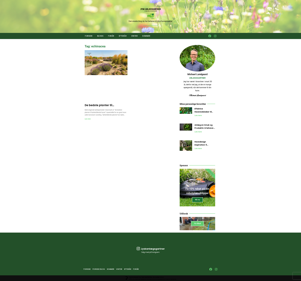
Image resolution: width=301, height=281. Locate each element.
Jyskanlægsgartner (153, 248)
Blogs (100, 36)
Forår (111, 36)
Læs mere (88, 119)
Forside (89, 36)
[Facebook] (209, 36)
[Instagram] (215, 36)
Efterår (123, 36)
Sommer (146, 36)
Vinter (134, 36)
